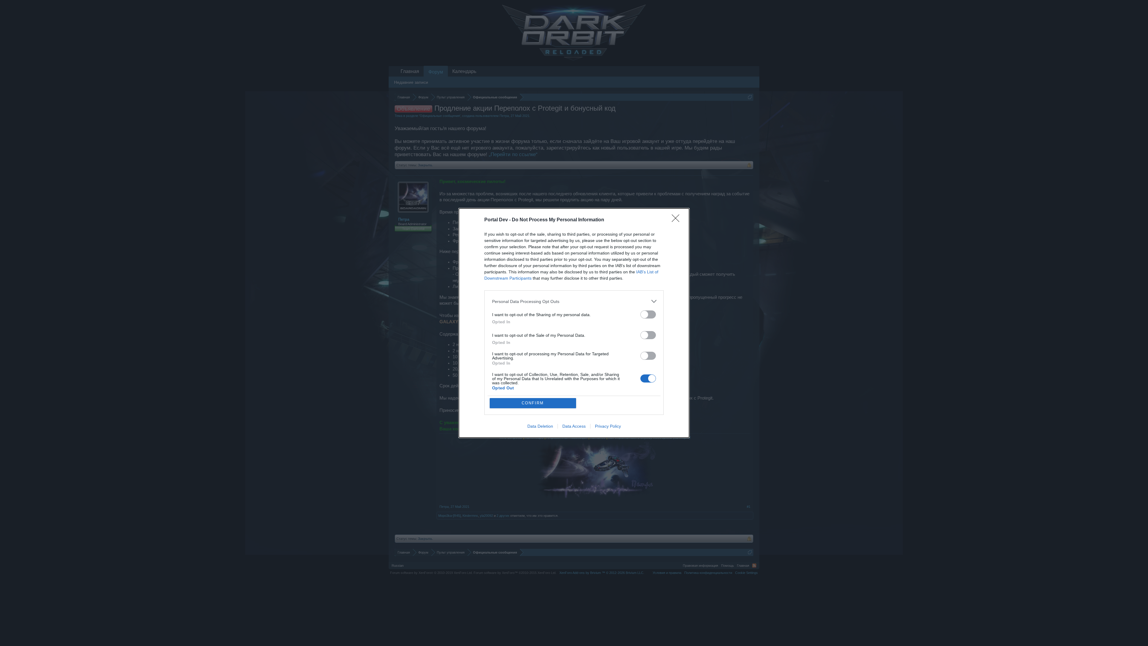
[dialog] (574, 323)
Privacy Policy (608, 426)
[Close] (677, 220)
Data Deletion (540, 426)
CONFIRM (533, 403)
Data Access (574, 426)
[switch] (648, 314)
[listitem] (574, 301)
